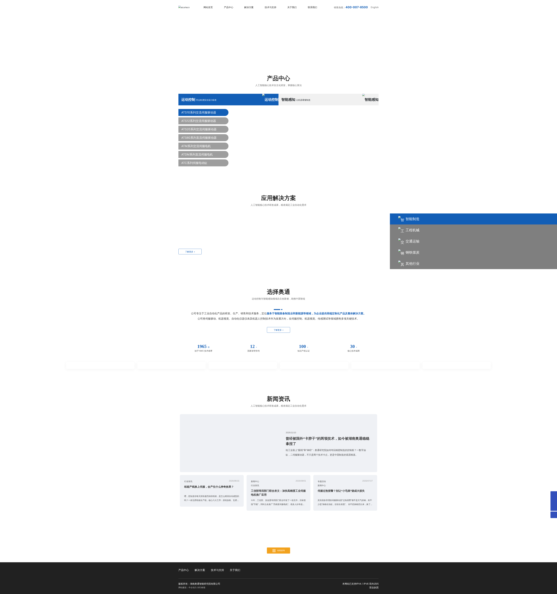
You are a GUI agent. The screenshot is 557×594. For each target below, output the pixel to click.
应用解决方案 (278, 480)
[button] (180, 323)
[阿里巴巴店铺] (553, 501)
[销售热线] (553, 494)
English (375, 13)
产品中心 (278, 356)
